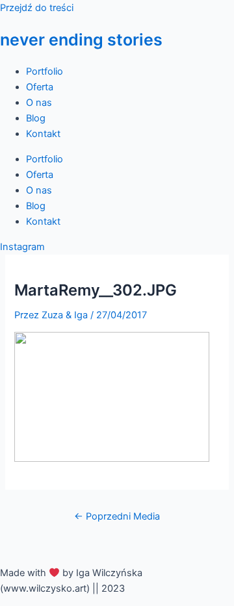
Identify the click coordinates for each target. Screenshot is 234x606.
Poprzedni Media (117, 516)
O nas (39, 102)
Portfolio (44, 71)
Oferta (39, 87)
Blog (36, 118)
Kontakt (43, 134)
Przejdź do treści (36, 8)
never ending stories (81, 39)
